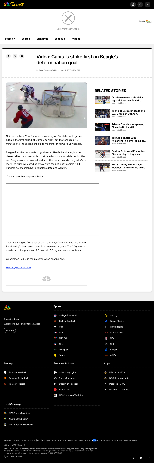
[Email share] (21, 56)
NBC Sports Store (49, 440)
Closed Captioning (28, 440)
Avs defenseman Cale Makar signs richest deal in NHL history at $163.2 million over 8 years (129, 99)
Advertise (7, 440)
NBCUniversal (19, 445)
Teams (9, 38)
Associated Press (119, 103)
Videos (76, 38)
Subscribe (10, 330)
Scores (26, 38)
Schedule (60, 38)
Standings (42, 38)
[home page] (14, 4)
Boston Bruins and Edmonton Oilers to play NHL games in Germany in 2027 (128, 153)
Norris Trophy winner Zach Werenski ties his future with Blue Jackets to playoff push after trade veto (128, 166)
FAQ (38, 440)
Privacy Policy (84, 440)
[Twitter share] (15, 56)
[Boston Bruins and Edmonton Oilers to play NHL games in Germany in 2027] (102, 154)
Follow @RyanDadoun (18, 267)
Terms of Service (130, 440)
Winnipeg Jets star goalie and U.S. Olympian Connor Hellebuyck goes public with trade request (128, 112)
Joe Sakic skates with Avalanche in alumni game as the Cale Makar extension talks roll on (129, 139)
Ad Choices (72, 440)
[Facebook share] (8, 56)
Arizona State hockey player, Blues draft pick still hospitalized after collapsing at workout (129, 126)
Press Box (62, 440)
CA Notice (118, 440)
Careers (16, 440)
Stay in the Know (11, 319)
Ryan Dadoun (45, 70)
